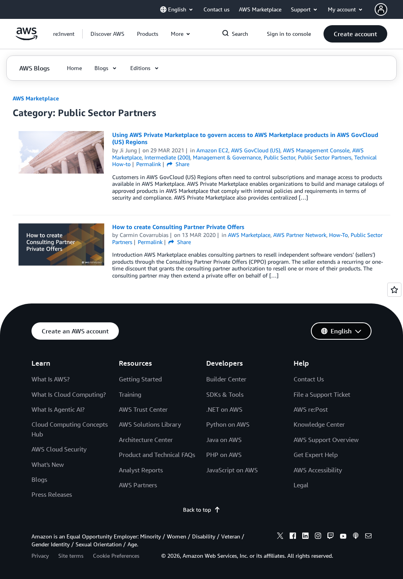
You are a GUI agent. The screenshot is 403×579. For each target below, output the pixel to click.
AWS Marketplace (36, 98)
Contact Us (309, 379)
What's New (47, 464)
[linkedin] (305, 537)
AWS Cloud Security (59, 449)
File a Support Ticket (322, 394)
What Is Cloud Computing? (68, 394)
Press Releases (51, 494)
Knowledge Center (319, 424)
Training (130, 394)
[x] (280, 537)
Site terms (70, 555)
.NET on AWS (224, 409)
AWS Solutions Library (150, 424)
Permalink (148, 164)
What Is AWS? (50, 379)
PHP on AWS (224, 455)
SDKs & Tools (225, 394)
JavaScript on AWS (232, 470)
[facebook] (293, 537)
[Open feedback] (394, 290)
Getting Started (140, 379)
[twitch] (330, 537)
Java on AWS (224, 440)
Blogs (39, 479)
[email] (368, 537)
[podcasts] (356, 537)
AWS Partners (138, 485)
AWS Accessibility (318, 470)
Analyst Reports (141, 470)
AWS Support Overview (326, 440)
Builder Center (226, 379)
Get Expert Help (316, 455)
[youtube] (343, 537)
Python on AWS (228, 424)
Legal (301, 485)
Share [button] (181, 164)
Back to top (197, 509)
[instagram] (318, 537)
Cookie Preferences (116, 555)
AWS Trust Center (143, 409)
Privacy (40, 555)
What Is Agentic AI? (58, 409)
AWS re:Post (311, 409)
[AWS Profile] (381, 9)
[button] (107, 34)
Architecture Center (146, 440)
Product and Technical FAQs (157, 455)
